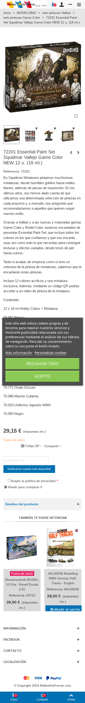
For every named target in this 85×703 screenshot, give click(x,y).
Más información (18, 352)
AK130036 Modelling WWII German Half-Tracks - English (63, 578)
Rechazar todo (42, 364)
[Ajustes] (70, 4)
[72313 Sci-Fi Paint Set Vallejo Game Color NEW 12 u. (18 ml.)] (78, 152)
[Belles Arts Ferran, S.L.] (26, 4)
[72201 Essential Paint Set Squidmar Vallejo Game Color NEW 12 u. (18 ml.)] (76, 116)
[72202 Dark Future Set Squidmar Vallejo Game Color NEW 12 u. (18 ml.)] (71, 152)
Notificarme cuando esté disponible (29, 469)
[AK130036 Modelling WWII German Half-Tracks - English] (62, 547)
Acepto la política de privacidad (33, 481)
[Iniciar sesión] (61, 4)
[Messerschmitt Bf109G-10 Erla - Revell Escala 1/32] (22, 547)
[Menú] (79, 4)
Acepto (42, 376)
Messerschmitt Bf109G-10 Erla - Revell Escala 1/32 (22, 584)
